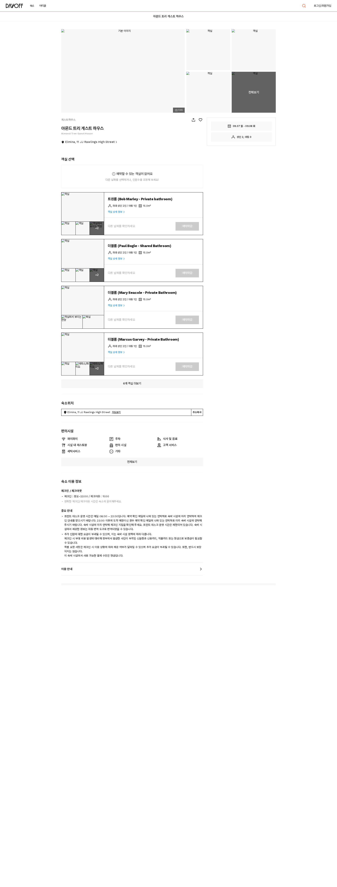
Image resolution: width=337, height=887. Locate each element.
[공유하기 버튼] (193, 119)
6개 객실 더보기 (132, 383)
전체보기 (132, 462)
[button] (82, 207)
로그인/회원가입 (322, 5)
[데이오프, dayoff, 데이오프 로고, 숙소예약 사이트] (14, 6)
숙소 (32, 5)
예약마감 (187, 226)
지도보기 (116, 412)
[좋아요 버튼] (200, 119)
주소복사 (197, 412)
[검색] (304, 6)
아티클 (42, 5)
